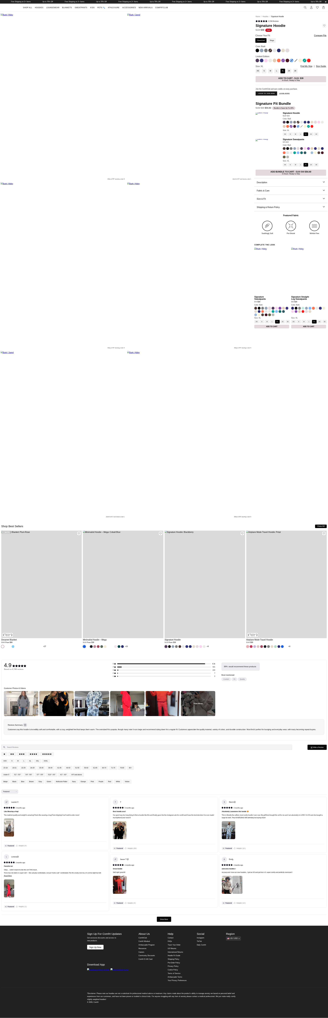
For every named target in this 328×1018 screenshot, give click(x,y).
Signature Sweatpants (293, 139)
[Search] (305, 7)
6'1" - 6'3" (63, 775)
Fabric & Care (263, 190)
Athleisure (114, 8)
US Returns (172, 948)
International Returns (175, 952)
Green (49, 781)
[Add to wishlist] (79, 533)
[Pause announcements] (325, 2)
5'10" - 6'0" (51, 775)
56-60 (86, 768)
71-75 (113, 768)
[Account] (311, 7)
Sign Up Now (95, 947)
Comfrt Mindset (144, 941)
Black (14, 781)
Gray (40, 781)
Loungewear (52, 8)
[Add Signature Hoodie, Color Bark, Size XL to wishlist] (324, 25)
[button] (267, 21)
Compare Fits (320, 35)
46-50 (68, 768)
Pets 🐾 (101, 8)
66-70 (104, 768)
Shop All (27, 8)
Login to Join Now (266, 93)
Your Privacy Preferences (177, 980)
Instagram (200, 938)
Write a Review (320, 748)
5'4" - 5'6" (28, 775)
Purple (101, 781)
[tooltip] (25, 725)
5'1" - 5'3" (17, 775)
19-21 (14, 768)
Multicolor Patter (61, 781)
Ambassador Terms (175, 977)
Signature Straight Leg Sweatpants (300, 298)
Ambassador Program (147, 945)
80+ (130, 768)
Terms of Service (174, 973)
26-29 (32, 768)
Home (258, 16)
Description (262, 182)
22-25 (23, 768)
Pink (92, 781)
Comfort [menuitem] (226, 679)
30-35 (41, 768)
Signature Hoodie (291, 113)
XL (30, 761)
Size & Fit (261, 199)
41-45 (59, 768)
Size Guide (321, 66)
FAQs (170, 941)
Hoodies (39, 8)
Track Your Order (174, 945)
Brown (31, 781)
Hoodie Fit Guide (174, 955)
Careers (141, 952)
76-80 (122, 768)
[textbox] (146, 747)
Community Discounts (147, 955)
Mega (272, 40)
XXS (5, 761)
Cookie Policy (173, 970)
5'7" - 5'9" (40, 775)
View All (321, 526)
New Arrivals (146, 8)
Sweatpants (81, 8)
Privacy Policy (173, 966)
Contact (170, 938)
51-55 (77, 768)
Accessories (129, 8)
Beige (5, 781)
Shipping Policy (173, 959)
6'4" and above (76, 775)
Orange (83, 781)
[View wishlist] (317, 7)
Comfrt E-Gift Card (145, 959)
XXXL (46, 761)
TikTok (199, 941)
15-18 (5, 768)
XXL (37, 761)
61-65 (95, 768)
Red (109, 781)
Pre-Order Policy (174, 963)
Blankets (67, 8)
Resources (142, 948)
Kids (92, 8)
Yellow (127, 781)
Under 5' (6, 775)
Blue (22, 781)
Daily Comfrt (201, 945)
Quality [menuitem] (242, 679)
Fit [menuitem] (234, 679)
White (118, 781)
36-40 (50, 768)
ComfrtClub (161, 8)
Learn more (284, 93)
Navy (74, 781)
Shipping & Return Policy (268, 207)
